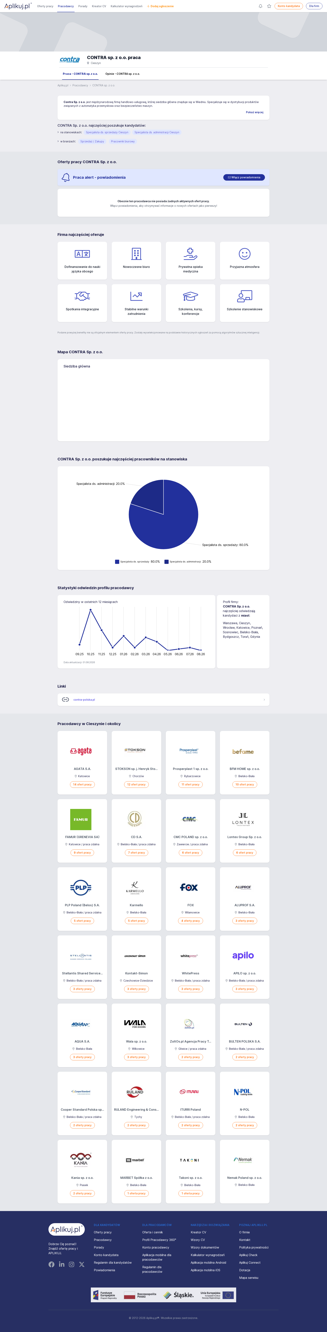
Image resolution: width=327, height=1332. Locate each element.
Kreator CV (99, 6)
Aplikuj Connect (250, 1262)
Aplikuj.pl (63, 85)
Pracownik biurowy (123, 141)
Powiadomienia (104, 1270)
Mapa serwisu (248, 1278)
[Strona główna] (18, 6)
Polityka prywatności (254, 1247)
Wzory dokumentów (205, 1247)
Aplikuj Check (248, 1255)
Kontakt (244, 1240)
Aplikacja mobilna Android (208, 1262)
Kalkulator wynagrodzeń (126, 6)
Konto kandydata (289, 6)
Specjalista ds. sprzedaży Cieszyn (107, 132)
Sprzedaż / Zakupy (92, 141)
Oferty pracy (45, 6)
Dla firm (314, 6)
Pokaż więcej (254, 112)
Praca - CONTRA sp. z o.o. (80, 73)
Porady (82, 6)
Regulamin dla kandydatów (113, 1262)
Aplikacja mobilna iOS (205, 1270)
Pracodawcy (66, 6)
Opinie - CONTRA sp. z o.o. (122, 73)
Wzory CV (198, 1240)
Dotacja (244, 1270)
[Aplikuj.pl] (67, 1229)
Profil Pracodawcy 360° (159, 1240)
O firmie (244, 1232)
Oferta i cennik (152, 1232)
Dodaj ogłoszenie (162, 6)
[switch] (244, 177)
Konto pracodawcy (155, 1247)
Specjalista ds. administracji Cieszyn (157, 132)
